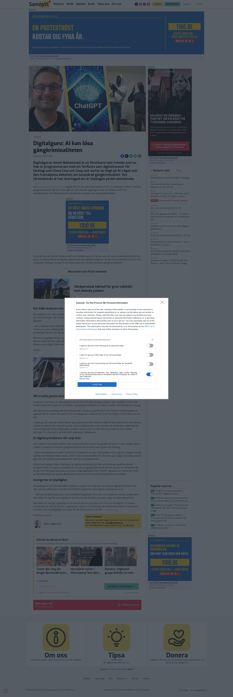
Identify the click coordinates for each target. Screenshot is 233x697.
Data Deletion (101, 394)
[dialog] (116, 348)
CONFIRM (97, 385)
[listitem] (116, 339)
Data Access (116, 394)
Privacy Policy (132, 394)
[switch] (149, 345)
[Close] (163, 303)
